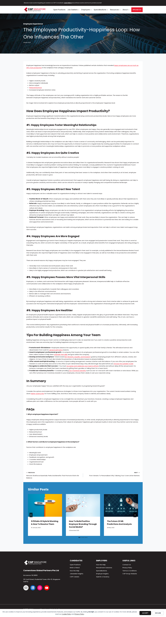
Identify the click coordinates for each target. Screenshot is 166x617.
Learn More (68, 3)
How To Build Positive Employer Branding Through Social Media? (83, 524)
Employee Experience (33, 24)
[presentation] (45, 505)
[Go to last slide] (31, 515)
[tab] (79, 537)
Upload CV (137, 10)
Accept (145, 613)
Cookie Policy (66, 614)
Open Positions (59, 9)
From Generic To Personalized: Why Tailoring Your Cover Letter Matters (114, 474)
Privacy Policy (79, 614)
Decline (158, 613)
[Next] (135, 515)
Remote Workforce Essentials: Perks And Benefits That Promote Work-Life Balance (52, 475)
